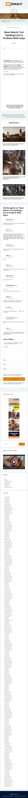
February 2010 (7, 760)
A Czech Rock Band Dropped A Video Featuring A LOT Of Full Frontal (13, 198)
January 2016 (7, 660)
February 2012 (7, 726)
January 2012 (7, 728)
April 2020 (6, 604)
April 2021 (6, 587)
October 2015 (7, 664)
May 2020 (6, 603)
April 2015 (6, 672)
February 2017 (7, 641)
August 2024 (7, 531)
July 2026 (6, 498)
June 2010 (6, 755)
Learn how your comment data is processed (14, 383)
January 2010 (7, 762)
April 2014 (6, 689)
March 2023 (7, 555)
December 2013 (8, 695)
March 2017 (7, 640)
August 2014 (7, 684)
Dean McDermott (19, 105)
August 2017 (7, 633)
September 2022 (8, 563)
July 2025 (6, 515)
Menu (14, 11)
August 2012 (7, 718)
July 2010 (6, 753)
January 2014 (7, 694)
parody (11, 106)
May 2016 (6, 654)
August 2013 (7, 701)
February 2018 (7, 626)
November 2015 (8, 663)
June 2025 (6, 516)
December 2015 (8, 661)
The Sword (6, 485)
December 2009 (8, 763)
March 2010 (7, 759)
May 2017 (6, 637)
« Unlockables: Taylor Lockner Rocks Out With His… (13, 115)
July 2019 (6, 617)
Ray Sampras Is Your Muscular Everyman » (16, 116)
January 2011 (7, 745)
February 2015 (7, 675)
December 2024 (8, 525)
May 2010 (6, 756)
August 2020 (7, 599)
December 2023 (8, 542)
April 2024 (6, 536)
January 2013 (7, 711)
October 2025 (7, 511)
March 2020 (7, 606)
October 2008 (7, 783)
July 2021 (6, 583)
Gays (14, 106)
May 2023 (6, 552)
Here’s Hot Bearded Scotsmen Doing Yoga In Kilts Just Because (13, 144)
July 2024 (6, 532)
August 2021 (7, 582)
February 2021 (7, 590)
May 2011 (6, 739)
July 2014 (6, 685)
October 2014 (7, 681)
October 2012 (7, 715)
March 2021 (7, 589)
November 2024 (8, 526)
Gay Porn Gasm (8, 481)
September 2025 (8, 512)
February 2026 (7, 505)
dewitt (11, 27)
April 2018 (6, 623)
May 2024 (6, 535)
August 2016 (7, 650)
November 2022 (8, 560)
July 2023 (6, 549)
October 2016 (7, 647)
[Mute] (21, 468)
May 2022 (6, 569)
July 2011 (6, 736)
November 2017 (8, 628)
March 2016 (7, 657)
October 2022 (7, 562)
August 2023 (7, 548)
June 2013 (6, 704)
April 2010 (6, 758)
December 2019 (8, 610)
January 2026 (7, 507)
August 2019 (7, 616)
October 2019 (7, 613)
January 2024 (7, 541)
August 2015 (7, 667)
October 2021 (7, 579)
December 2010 (8, 746)
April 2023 (6, 553)
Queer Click (7, 483)
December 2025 (8, 508)
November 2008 (8, 782)
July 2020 (6, 600)
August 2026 (7, 497)
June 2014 (6, 687)
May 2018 (6, 621)
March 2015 (7, 674)
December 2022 (8, 559)
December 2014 (8, 678)
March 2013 (7, 708)
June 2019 (6, 619)
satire (21, 106)
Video (13, 43)
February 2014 (7, 692)
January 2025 (7, 524)
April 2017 (6, 638)
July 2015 (6, 668)
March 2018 (7, 624)
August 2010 (7, 752)
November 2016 (8, 646)
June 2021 (6, 585)
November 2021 (8, 577)
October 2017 (7, 630)
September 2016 (8, 648)
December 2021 (8, 576)
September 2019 (8, 614)
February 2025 (7, 522)
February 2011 (7, 743)
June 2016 (6, 653)
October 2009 (7, 766)
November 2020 (8, 594)
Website (5, 368)
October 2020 (7, 596)
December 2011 (8, 729)
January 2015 (7, 677)
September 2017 (8, 631)
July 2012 (6, 719)
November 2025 (8, 509)
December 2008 (8, 780)
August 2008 (7, 786)
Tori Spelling (18, 107)
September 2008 (8, 784)
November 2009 (8, 765)
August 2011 (7, 735)
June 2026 (6, 499)
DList (5, 478)
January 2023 (7, 558)
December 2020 (8, 593)
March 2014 (7, 691)
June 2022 (6, 568)
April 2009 (6, 775)
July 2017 (6, 634)
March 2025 (7, 521)
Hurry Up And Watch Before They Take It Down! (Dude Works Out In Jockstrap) (14, 178)
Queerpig (6, 484)
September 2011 (8, 733)
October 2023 (7, 545)
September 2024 (8, 529)
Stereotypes (12, 107)
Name (5, 360)
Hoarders (18, 106)
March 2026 (7, 504)
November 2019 (8, 611)
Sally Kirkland (17, 106)
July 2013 (6, 702)
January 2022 (7, 575)
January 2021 (7, 592)
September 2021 (8, 580)
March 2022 (7, 572)
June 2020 (6, 602)
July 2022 (6, 566)
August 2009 (7, 769)
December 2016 (8, 644)
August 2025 (7, 514)
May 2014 (6, 688)
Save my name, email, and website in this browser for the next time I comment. (13, 375)
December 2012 (8, 712)
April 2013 (6, 706)
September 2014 (8, 682)
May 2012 (6, 722)
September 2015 (8, 665)
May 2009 (6, 773)
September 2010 (8, 750)
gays (16, 60)
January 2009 (7, 779)
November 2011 (8, 731)
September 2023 (8, 546)
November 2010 (8, 748)
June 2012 (6, 721)
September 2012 (8, 716)
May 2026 (6, 501)
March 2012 (7, 725)
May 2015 (6, 671)
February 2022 (7, 573)
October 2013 (7, 698)
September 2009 (8, 767)
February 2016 (7, 658)
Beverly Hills (11, 105)
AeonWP (23, 796)
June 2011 (6, 738)
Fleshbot (6, 480)
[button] (14, 462)
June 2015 (6, 670)
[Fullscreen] (23, 468)
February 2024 (7, 539)
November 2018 (8, 620)
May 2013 (6, 705)
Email (4, 364)
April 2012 (6, 723)
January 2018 (7, 627)
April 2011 (6, 740)
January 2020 (7, 609)
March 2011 (7, 742)
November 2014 (8, 680)
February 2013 (7, 709)
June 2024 (6, 533)
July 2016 (6, 651)
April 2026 (6, 502)
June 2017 (6, 636)
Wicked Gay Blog (8, 487)
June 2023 (6, 551)
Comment (6, 346)
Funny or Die (9, 106)
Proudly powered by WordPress (8, 796)
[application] (14, 462)
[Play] (5, 468)
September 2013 (8, 699)
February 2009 (7, 777)
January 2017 (7, 643)
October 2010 (7, 749)
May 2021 (6, 586)
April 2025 (6, 519)
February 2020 (7, 607)
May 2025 (6, 518)
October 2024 (7, 528)
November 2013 (8, 697)
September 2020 (8, 597)
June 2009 (7, 772)
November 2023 (8, 543)
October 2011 (7, 732)
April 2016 (6, 655)
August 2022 (7, 565)
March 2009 (7, 776)
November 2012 (8, 714)
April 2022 (6, 570)
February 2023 (7, 556)
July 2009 (6, 770)
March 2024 (7, 538)
